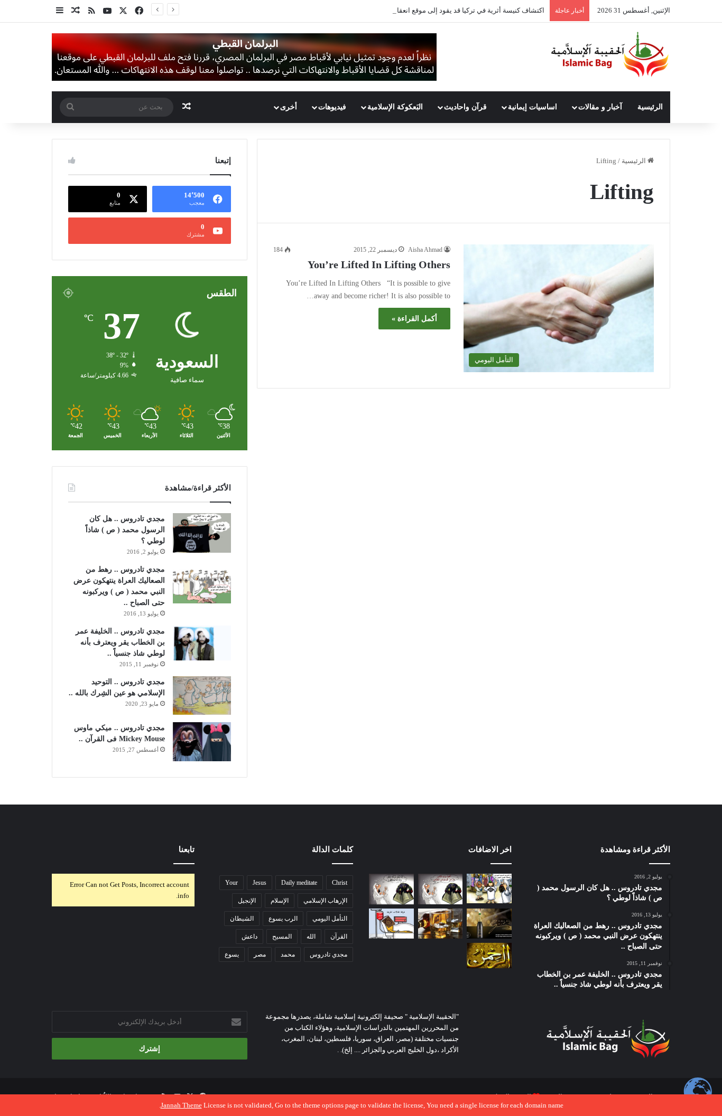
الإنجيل (247, 900)
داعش (249, 936)
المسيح (282, 936)
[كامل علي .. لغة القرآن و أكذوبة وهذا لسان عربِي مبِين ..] (391, 924)
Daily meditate (299, 882)
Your (231, 882)
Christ (339, 882)
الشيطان (242, 918)
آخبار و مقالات (600, 107)
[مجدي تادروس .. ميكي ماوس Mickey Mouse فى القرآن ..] (202, 741)
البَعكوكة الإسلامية (395, 107)
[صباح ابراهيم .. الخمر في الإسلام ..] (489, 924)
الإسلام (280, 900)
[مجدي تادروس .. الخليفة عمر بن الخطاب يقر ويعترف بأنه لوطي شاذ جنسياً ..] (202, 643)
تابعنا (187, 849)
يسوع (232, 954)
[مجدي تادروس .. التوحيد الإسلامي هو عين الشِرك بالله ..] (202, 695)
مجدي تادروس (328, 954)
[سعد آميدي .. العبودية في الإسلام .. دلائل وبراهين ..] (489, 889)
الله (311, 936)
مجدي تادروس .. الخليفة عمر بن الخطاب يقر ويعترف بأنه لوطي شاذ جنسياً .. (120, 642)
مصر (260, 954)
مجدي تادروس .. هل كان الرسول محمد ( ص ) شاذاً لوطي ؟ (125, 530)
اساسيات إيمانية (532, 107)
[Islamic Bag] (610, 54)
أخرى (288, 107)
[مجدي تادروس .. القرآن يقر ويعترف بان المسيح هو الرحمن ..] (489, 955)
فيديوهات (332, 107)
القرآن (338, 936)
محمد (288, 954)
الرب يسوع (283, 918)
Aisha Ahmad (425, 249)
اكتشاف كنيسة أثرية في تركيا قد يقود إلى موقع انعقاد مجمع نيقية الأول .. (442, 10)
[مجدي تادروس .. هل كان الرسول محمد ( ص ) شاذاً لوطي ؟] (202, 533)
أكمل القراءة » (414, 319)
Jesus (259, 882)
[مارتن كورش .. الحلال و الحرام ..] (440, 924)
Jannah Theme (181, 1105)
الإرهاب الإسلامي (325, 900)
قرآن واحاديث (465, 107)
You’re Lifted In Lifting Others (379, 264)
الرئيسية (650, 107)
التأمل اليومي (329, 918)
